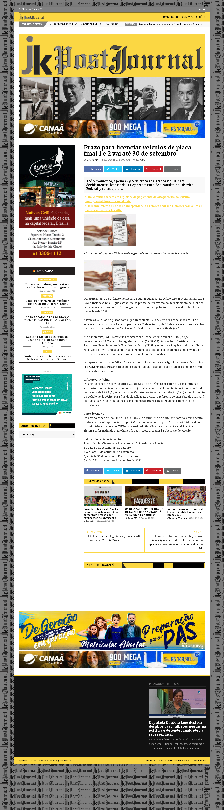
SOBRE (175, 17)
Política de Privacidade (178, 760)
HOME (165, 17)
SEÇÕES (200, 17)
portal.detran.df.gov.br (100, 366)
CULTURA (73, 24)
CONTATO (187, 17)
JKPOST (174, 24)
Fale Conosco (200, 760)
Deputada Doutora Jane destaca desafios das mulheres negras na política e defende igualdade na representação (177, 728)
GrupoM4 (47, 296)
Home (149, 760)
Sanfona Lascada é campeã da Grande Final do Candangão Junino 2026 (122, 24)
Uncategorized (47, 280)
